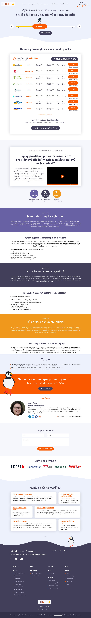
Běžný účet (52, 573)
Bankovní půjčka (18, 587)
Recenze (46, 4)
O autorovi (61, 416)
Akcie (68, 573)
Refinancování (35, 576)
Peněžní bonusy (54, 4)
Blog (31, 566)
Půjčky (35, 150)
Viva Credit (29, 102)
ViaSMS (29, 90)
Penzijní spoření (53, 588)
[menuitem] (24, 4)
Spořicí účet (52, 580)
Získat (73, 64)
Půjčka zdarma (18, 589)
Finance (30, 405)
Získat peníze (45, 33)
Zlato (68, 584)
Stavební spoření (53, 585)
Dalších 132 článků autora (74, 416)
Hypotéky (33, 570)
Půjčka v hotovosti (19, 592)
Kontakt (50, 566)
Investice (40, 4)
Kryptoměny (70, 578)
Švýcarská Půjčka (29, 71)
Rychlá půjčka (17, 576)
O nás (68, 4)
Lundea (30, 150)
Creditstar (29, 96)
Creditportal (29, 83)
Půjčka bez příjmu (19, 584)
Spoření (34, 4)
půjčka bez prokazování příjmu (24, 327)
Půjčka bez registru (39, 405)
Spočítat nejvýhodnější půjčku (45, 128)
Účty (29, 4)
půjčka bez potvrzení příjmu (23, 276)
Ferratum (29, 108)
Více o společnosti (73, 67)
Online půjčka (17, 578)
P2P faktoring (70, 576)
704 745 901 (83, 2)
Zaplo (29, 65)
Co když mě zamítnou (20, 595)
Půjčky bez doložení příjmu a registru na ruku (50, 150)
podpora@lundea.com (83, 6)
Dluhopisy (69, 581)
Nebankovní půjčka (19, 573)
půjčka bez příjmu (70, 225)
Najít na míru (64, 59)
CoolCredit (29, 77)
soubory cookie (58, 615)
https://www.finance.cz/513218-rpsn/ (56, 367)
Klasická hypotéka (36, 573)
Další (45, 536)
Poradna (62, 4)
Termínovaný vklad (54, 583)
